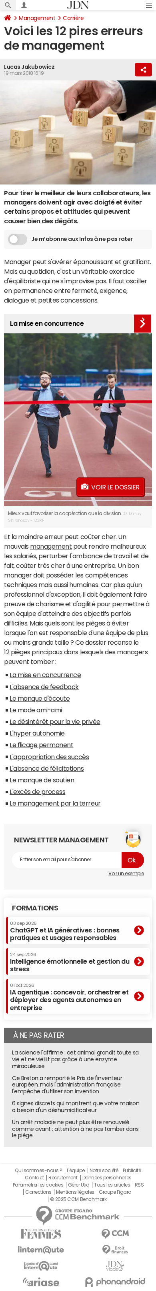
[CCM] (115, 1234)
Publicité (132, 1170)
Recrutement (63, 1177)
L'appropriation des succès (49, 757)
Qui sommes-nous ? (38, 1170)
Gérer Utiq (79, 1185)
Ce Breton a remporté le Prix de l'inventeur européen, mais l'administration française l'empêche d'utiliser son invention (67, 1085)
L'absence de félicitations (47, 768)
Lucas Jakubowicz (29, 67)
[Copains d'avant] (41, 1266)
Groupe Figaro (115, 1192)
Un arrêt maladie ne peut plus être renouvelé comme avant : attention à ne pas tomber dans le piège (75, 1129)
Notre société (104, 1170)
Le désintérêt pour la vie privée (55, 721)
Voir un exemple (126, 873)
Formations (35, 908)
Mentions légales (75, 1192)
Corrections (38, 1192)
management (51, 546)
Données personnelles (107, 1177)
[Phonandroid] (115, 1282)
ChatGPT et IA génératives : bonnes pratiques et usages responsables (65, 931)
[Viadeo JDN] (115, 1266)
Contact (34, 1177)
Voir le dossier (115, 487)
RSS (139, 1185)
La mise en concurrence (45, 675)
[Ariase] (41, 1281)
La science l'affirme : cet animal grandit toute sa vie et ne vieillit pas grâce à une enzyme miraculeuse (75, 1059)
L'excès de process (37, 791)
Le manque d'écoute (40, 698)
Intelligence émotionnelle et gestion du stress (69, 962)
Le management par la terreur (55, 803)
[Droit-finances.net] (115, 1250)
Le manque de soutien (42, 780)
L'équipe (76, 1170)
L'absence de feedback (44, 687)
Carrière (73, 18)
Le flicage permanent (41, 745)
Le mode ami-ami (36, 710)
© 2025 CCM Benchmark (78, 1199)
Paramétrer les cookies (38, 1185)
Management (37, 18)
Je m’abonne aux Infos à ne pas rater (82, 239)
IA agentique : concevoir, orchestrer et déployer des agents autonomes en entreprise (69, 997)
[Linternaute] (41, 1250)
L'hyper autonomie (37, 733)
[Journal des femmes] (41, 1234)
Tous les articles (112, 1185)
